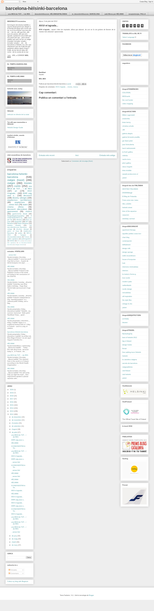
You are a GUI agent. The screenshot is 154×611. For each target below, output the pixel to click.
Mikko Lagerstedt (128, 115)
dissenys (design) (22, 229)
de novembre (17, 420)
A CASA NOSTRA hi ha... (19, 217)
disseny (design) (19, 198)
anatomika (126, 118)
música (75, 87)
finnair (124, 348)
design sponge (127, 252)
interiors (125, 270)
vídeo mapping (127, 104)
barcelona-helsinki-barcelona (17, 175)
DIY (27, 221)
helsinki (125, 356)
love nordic (126, 278)
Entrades (13, 570)
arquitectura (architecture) (19, 200)
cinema (26, 240)
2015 (12, 405)
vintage (9, 229)
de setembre (16, 426)
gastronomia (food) (19, 214)
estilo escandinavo (129, 256)
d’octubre (15, 423)
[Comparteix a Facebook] (83, 84)
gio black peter (127, 141)
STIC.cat (19, 240)
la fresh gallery (127, 152)
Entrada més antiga (107, 155)
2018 (12, 396)
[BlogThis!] (79, 84)
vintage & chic (127, 304)
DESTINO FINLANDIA (130, 189)
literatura (10, 223)
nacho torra (126, 159)
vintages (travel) (19, 244)
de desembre (17, 417)
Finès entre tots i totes (130, 200)
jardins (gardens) (12, 239)
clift (123, 130)
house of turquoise (129, 259)
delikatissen (126, 245)
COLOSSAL (126, 92)
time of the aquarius (129, 211)
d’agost (14, 429)
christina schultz (128, 126)
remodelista (126, 293)
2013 (12, 411)
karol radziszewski (128, 148)
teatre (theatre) (22, 223)
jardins (20, 233)
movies (70, 87)
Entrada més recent (46, 155)
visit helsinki (126, 374)
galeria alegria (127, 133)
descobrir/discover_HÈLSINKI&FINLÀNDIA (51, 14)
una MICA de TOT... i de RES (17, 355)
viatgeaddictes (127, 367)
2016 (12, 402)
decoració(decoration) (14, 237)
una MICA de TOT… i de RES (19, 14)
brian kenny (126, 122)
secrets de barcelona (129, 363)
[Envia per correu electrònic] (77, 84)
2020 (12, 389)
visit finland (126, 371)
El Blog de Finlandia (129, 196)
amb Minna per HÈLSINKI (114, 14)
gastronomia (12, 211)
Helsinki (10, 80)
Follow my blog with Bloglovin (17, 581)
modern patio (127, 281)
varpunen (125, 215)
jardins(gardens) (26, 239)
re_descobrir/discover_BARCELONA (86, 14)
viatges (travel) (15, 180)
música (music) (14, 225)
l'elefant (11, 241)
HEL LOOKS (126, 204)
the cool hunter (127, 100)
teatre (25, 205)
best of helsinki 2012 (129, 337)
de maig (15, 539)
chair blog (125, 237)
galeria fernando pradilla (131, 137)
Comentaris (14, 573)
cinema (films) (15, 207)
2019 (12, 393)
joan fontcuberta (128, 144)
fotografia (18, 221)
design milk (126, 248)
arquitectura (20, 202)
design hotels (127, 345)
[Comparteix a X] (81, 84)
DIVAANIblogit (127, 193)
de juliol (15, 432)
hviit (123, 263)
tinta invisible (126, 170)
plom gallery (126, 163)
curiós (17, 186)
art (16, 191)
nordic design (127, 289)
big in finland (126, 341)
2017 (12, 399)
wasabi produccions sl (130, 174)
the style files (127, 300)
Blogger (91, 595)
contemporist (127, 241)
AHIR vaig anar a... (18, 440)
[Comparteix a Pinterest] (85, 84)
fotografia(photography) (15, 216)
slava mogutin (127, 167)
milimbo (125, 155)
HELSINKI (10, 280)
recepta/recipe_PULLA (137, 14)
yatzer (124, 178)
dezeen (125, 322)
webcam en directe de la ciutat (18, 114)
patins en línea (13, 231)
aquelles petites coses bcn (131, 233)
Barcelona (11, 68)
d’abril (14, 542)
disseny (19, 220)
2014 (12, 408)
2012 (12, 414)
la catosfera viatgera (129, 359)
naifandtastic (126, 285)
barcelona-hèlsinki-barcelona (36, 8)
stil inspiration (127, 296)
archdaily (125, 319)
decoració (27, 196)
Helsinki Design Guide (15, 127)
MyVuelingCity (127, 334)
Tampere (23, 235)
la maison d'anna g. (129, 274)
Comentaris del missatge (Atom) (82, 161)
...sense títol (12, 205)
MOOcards (126, 96)
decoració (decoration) (17, 209)
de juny (14, 536)
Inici (77, 155)
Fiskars (26, 237)
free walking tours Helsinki (131, 352)
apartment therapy (129, 230)
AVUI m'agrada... (61, 87)
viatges (11, 183)
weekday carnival (128, 219)
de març (15, 545)
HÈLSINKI (10, 266)
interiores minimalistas (130, 267)
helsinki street (127, 207)
